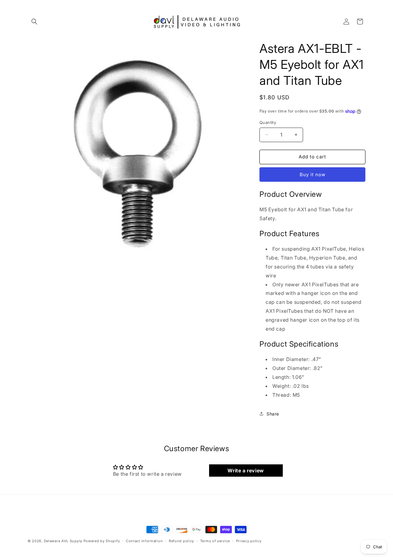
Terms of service (215, 541)
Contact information (144, 541)
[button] (34, 21)
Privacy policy (249, 541)
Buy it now (312, 174)
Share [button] (273, 413)
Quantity (267, 122)
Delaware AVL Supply (63, 541)
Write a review (246, 470)
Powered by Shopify (102, 541)
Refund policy (181, 541)
